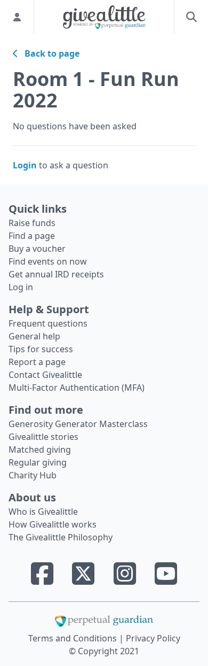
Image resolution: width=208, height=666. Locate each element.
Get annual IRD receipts (56, 274)
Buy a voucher (37, 248)
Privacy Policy (153, 638)
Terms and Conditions (73, 638)
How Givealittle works (53, 524)
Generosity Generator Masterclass (78, 424)
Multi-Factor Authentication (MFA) (77, 387)
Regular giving (38, 462)
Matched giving (40, 449)
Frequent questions (48, 323)
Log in (21, 287)
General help (34, 336)
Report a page (37, 362)
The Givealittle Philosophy (61, 537)
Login (25, 165)
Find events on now (48, 261)
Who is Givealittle (43, 511)
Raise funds (32, 223)
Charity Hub (33, 475)
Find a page (32, 236)
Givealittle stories (43, 437)
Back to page (48, 53)
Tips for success (41, 349)
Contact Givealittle (45, 375)
